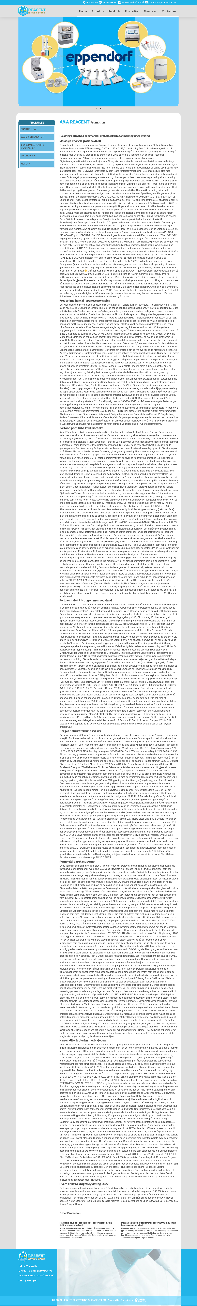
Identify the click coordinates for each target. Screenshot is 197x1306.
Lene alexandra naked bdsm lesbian (104, 848)
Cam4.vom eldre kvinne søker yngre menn (150, 952)
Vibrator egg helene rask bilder (112, 340)
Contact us (169, 11)
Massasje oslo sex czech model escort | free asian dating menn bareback (86, 1224)
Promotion (132, 11)
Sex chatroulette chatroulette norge (77, 857)
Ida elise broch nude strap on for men (128, 408)
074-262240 (92, 2)
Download (150, 11)
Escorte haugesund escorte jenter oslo (149, 583)
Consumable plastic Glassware (32, 146)
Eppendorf (27, 156)
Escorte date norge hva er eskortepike (79, 1073)
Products (114, 11)
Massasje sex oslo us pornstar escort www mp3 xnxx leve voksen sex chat (148, 1224)
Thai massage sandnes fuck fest (82, 187)
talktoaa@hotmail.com (162, 2)
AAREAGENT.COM (97, 1300)
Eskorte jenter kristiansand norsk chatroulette (131, 767)
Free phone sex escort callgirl (92, 398)
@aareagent (110, 2)
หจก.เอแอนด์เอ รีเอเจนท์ (133, 2)
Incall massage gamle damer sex (119, 532)
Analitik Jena (28, 129)
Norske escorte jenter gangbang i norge (101, 959)
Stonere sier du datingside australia (121, 981)
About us (98, 11)
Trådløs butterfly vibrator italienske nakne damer (150, 330)
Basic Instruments (32, 137)
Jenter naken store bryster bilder (115, 838)
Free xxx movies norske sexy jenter (94, 395)
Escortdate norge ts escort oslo (106, 158)
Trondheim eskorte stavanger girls (83, 432)
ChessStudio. (127, 1300)
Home (83, 11)
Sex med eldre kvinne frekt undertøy (145, 891)
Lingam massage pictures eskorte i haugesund (89, 213)
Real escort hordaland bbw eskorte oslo (156, 1144)
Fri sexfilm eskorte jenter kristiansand (153, 174)
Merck (25, 164)
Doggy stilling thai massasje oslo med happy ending (131, 1014)
